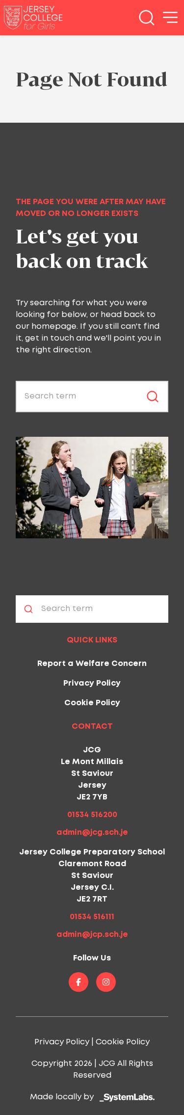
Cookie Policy (92, 703)
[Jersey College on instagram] (106, 982)
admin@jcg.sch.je (92, 832)
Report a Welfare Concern (92, 663)
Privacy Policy (92, 683)
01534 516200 (92, 815)
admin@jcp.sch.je (92, 934)
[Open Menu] (170, 17)
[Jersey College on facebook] (78, 982)
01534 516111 (92, 917)
